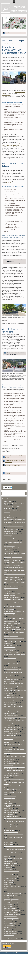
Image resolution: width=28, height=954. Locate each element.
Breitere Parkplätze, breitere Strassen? (12, 727)
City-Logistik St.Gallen (8, 739)
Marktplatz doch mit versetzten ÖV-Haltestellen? (14, 756)
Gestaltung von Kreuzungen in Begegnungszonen (14, 553)
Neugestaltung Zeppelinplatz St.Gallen (12, 641)
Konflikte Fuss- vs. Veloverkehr (10, 533)
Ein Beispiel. (8, 182)
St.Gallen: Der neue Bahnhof (10, 735)
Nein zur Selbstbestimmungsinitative (12, 733)
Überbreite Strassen (8, 761)
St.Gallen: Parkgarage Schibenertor (11, 872)
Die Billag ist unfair (8, 867)
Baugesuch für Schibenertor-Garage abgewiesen (14, 826)
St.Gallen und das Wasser (9, 830)
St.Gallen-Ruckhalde (8, 535)
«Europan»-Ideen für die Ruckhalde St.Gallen (13, 525)
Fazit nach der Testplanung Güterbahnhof (13, 606)
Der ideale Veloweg (8, 693)
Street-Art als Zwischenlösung (10, 540)
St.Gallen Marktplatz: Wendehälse (11, 899)
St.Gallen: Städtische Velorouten (11, 938)
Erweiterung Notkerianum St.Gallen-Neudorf (13, 706)
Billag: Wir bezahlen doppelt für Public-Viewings (14, 846)
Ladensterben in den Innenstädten (11, 810)
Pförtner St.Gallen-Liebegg (9, 595)
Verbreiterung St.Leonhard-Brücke (11, 627)
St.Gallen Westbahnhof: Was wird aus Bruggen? (14, 637)
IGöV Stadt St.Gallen (8, 709)
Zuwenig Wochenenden (9, 935)
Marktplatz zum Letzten (9, 546)
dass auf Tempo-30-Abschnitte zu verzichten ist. (12, 145)
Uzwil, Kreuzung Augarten (9, 661)
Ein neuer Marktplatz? (8, 900)
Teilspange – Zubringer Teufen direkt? (12, 597)
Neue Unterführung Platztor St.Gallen (12, 677)
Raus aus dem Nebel (8, 874)
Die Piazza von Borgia (9, 551)
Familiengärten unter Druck (10, 658)
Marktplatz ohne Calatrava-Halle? (11, 918)
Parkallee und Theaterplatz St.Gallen (12, 652)
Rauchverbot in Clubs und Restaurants (12, 910)
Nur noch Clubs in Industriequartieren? (12, 902)
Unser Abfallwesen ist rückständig (11, 832)
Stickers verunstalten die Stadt (10, 621)
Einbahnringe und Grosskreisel (10, 510)
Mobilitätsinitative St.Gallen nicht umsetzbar (13, 833)
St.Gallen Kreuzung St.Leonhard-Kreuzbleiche (14, 770)
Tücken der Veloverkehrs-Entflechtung (12, 589)
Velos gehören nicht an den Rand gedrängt (13, 669)
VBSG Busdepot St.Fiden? (9, 723)
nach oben (7, 473)
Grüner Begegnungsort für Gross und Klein (13, 557)
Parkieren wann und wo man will (11, 812)
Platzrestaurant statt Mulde (10, 759)
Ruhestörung (6, 897)
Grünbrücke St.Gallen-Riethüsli (10, 531)
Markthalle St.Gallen (8, 808)
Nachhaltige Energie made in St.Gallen (12, 593)
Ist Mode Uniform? (8, 927)
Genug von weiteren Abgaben (10, 931)
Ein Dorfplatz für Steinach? (10, 796)
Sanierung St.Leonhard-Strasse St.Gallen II (13, 614)
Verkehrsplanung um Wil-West (10, 645)
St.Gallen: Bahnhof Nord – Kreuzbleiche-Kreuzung (15, 849)
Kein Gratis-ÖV (7, 511)
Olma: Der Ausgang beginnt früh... (11, 876)
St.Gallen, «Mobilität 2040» (9, 647)
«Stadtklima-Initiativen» (9, 681)
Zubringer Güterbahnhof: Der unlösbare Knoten (14, 602)
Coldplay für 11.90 (8, 929)
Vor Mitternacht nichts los (9, 919)
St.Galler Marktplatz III (9, 725)
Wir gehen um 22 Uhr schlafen (10, 933)
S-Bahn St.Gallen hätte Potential (11, 715)
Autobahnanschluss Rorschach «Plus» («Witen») (14, 697)
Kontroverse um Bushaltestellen (11, 729)
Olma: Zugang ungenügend (10, 704)
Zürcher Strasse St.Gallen (9, 538)
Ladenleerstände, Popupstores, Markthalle (13, 744)
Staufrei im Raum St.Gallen (9, 702)
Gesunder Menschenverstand (10, 908)
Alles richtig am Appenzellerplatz (11, 679)
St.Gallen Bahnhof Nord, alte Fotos (11, 852)
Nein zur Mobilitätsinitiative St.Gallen (12, 773)
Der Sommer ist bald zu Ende (10, 878)
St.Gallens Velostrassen (9, 609)
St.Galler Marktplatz (8, 844)
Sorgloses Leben (7, 884)
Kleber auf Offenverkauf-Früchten (11, 871)
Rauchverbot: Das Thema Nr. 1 (10, 923)
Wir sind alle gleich (8, 921)
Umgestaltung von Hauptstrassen (12, 465)
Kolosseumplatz (7, 659)
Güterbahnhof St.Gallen (9, 861)
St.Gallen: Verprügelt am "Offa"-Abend (12, 886)
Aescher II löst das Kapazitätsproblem (12, 737)
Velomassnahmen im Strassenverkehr (12, 700)
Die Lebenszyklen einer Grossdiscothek (12, 893)
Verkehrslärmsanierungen (13, 40)
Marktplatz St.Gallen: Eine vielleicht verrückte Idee (15, 818)
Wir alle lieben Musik (8, 936)
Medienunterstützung (8, 625)
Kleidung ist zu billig (8, 869)
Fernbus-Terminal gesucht (9, 798)
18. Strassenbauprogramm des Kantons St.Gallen (14, 582)
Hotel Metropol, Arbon (9, 824)
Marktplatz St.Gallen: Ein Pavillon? (11, 816)
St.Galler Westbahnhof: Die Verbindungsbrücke (14, 632)
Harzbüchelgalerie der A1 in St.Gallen (12, 547)
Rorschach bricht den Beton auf (11, 588)
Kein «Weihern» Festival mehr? (10, 799)
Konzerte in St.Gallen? (8, 904)
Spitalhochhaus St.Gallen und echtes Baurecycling (14, 562)
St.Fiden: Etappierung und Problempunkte (13, 837)
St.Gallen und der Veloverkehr (10, 912)
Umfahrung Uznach (8, 549)
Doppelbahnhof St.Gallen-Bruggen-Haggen (13, 542)
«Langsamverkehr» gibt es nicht (11, 667)
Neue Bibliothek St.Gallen (9, 650)
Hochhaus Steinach (8, 643)
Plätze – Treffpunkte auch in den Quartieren (13, 683)
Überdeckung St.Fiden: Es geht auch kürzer (13, 672)
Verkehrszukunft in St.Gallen (10, 536)
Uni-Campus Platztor (8, 747)
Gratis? (5, 888)
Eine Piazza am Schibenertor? (10, 863)
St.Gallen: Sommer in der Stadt (10, 895)
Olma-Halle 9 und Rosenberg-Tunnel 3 (12, 560)
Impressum (21, 952)
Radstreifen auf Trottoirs (9, 675)
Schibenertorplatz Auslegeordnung (11, 577)
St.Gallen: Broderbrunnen (9, 695)
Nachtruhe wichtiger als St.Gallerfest (12, 914)
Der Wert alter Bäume (9, 814)
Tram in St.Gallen (7, 501)
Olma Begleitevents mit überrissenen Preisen (13, 889)
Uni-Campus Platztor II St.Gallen (11, 529)
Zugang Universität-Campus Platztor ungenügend (14, 654)
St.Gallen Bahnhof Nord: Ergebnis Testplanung (14, 821)
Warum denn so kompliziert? (10, 916)
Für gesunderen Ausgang (9, 925)
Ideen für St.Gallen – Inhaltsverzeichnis (13, 32)
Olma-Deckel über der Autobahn (11, 731)
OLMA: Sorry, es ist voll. (9, 906)
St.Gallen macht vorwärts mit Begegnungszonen (14, 574)
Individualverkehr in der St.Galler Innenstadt (13, 599)
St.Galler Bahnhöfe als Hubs (10, 648)
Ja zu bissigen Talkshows (9, 865)
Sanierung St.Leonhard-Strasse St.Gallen (12, 663)
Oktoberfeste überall (8, 882)
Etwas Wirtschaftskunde (9, 880)
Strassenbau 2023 (8, 591)
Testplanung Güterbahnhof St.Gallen (12, 623)
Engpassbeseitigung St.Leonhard (11, 586)
